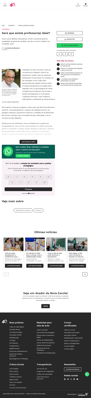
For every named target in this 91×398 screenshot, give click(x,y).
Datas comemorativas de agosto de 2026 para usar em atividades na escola (70, 74)
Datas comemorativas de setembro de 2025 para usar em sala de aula (70, 84)
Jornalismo (11, 25)
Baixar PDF (71, 39)
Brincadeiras (13, 343)
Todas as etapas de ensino (26, 25)
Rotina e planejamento (71, 343)
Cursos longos (69, 349)
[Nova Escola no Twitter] (68, 379)
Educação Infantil (15, 335)
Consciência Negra (15, 332)
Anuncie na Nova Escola (17, 388)
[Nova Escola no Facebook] (64, 379)
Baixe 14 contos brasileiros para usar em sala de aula (70, 64)
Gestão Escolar (14, 348)
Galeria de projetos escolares (15, 355)
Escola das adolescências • (18, 351)
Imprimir (70, 33)
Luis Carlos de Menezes (12, 48)
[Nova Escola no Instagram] (71, 379)
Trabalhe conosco (15, 377)
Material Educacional (44, 345)
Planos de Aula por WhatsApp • (43, 349)
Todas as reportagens (16, 327)
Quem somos (13, 374)
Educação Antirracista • (72, 332)
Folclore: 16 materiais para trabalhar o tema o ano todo (70, 69)
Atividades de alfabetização (46, 353)
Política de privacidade (44, 374)
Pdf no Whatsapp (71, 45)
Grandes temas (14, 329)
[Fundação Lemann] (83, 394)
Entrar (85, 6)
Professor (38, 210)
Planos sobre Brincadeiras (45, 343)
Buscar (78, 6)
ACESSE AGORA (23, 156)
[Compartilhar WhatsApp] (59, 54)
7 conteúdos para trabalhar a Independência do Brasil (68, 79)
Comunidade (13, 369)
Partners (12, 385)
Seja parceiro (13, 379)
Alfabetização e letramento (73, 338)
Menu (5, 6)
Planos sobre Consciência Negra (45, 336)
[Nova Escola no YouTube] (77, 379)
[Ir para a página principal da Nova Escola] (13, 5)
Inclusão (12, 340)
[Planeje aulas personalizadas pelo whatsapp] (87, 374)
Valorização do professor (23, 210)
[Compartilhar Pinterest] (71, 54)
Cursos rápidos (69, 346)
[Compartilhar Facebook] (65, 54)
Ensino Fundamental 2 (71, 341)
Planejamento (14, 346)
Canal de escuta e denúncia (43, 378)
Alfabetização (14, 338)
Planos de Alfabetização (45, 340)
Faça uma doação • (16, 382)
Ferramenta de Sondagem (46, 332)
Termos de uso (42, 369)
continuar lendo (28, 142)
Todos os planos (42, 330)
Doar (45, 306)
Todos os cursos (69, 330)
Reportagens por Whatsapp (18, 359)
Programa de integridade (45, 371)
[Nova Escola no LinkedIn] (74, 379)
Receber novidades (72, 369)
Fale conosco (13, 371)
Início (3, 25)
